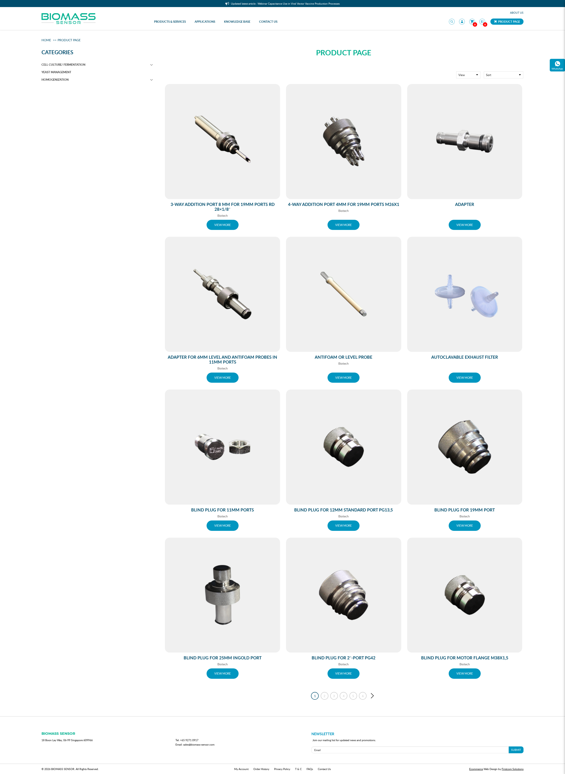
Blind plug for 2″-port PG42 (343, 658)
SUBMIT (516, 750)
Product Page (508, 22)
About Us (517, 12)
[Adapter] (464, 141)
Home (46, 40)
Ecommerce (476, 769)
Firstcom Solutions (513, 769)
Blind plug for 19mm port (464, 510)
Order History (261, 769)
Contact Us (324, 769)
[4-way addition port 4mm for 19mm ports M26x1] (343, 141)
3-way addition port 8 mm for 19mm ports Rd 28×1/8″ (223, 206)
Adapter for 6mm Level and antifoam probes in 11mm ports (222, 359)
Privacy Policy (282, 769)
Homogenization (55, 80)
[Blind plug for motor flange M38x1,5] (464, 595)
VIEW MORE (222, 225)
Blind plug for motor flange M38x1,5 (464, 658)
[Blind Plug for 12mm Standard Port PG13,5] (343, 447)
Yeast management (56, 72)
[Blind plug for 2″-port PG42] (343, 595)
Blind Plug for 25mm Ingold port (223, 658)
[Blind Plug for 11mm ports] (222, 447)
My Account (241, 769)
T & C (298, 769)
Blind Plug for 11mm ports (222, 510)
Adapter (464, 204)
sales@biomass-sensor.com (199, 744)
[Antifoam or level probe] (343, 294)
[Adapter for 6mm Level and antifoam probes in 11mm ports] (222, 294)
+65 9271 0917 (189, 740)
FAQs (310, 769)
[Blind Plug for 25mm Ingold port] (222, 595)
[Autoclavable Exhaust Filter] (464, 294)
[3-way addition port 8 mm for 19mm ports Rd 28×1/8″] (222, 141)
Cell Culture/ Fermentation (63, 65)
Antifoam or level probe (343, 357)
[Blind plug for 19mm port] (464, 447)
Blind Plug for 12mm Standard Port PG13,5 (343, 510)
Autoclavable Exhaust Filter (464, 357)
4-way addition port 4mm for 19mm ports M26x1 (343, 204)
